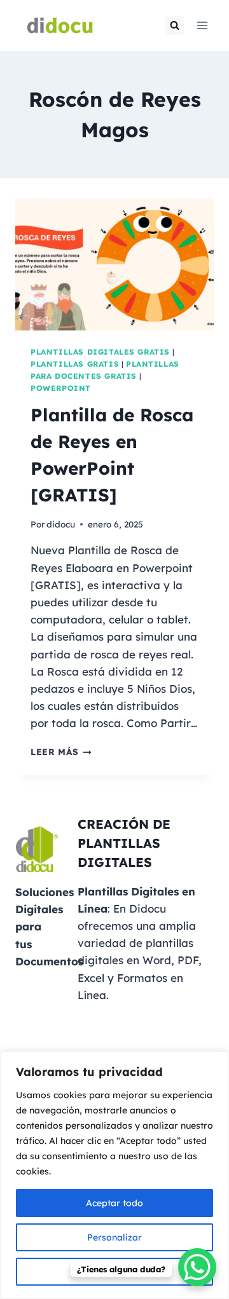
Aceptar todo (114, 1203)
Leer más (61, 751)
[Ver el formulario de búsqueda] (174, 25)
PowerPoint (61, 388)
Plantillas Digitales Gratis (100, 352)
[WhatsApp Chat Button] (197, 1267)
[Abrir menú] (202, 25)
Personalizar (114, 1237)
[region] (114, 1175)
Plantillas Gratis (75, 364)
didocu (60, 524)
